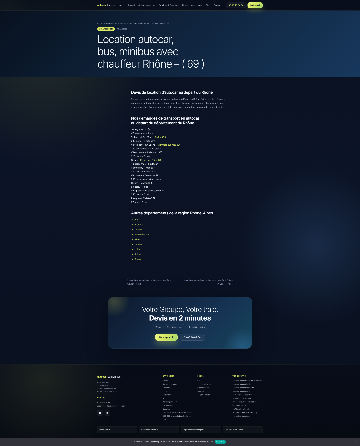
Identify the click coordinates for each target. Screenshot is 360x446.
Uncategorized (106, 29)
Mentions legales (204, 384)
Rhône (137, 254)
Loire (137, 249)
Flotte (185, 5)
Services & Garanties (169, 5)
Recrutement (168, 405)
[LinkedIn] (107, 413)
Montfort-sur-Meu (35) (170, 144)
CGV (164, 419)
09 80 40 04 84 (235, 6)
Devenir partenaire (170, 402)
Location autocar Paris (241, 384)
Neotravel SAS (111, 23)
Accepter (220, 442)
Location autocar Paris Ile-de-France (177, 412)
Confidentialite (203, 388)
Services (166, 388)
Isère (137, 239)
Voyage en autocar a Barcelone (244, 402)
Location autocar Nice (241, 391)
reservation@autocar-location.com (111, 406)
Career (217, 5)
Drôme (138, 229)
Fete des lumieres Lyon (241, 398)
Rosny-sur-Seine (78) (151, 160)
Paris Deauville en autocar (242, 395)
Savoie (138, 259)
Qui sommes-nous (146, 5)
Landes (138, 244)
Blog (208, 5)
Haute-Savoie (141, 234)
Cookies (200, 391)
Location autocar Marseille (243, 388)
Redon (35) (161, 137)
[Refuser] (356, 441)
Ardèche (138, 224)
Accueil (131, 5)
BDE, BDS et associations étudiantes (177, 416)
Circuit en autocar (239, 405)
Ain (136, 219)
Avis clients (196, 5)
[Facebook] (100, 413)
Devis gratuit (255, 5)
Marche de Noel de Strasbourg (244, 412)
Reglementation (203, 395)
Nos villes (166, 409)
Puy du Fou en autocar (241, 416)
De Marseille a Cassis (240, 409)
